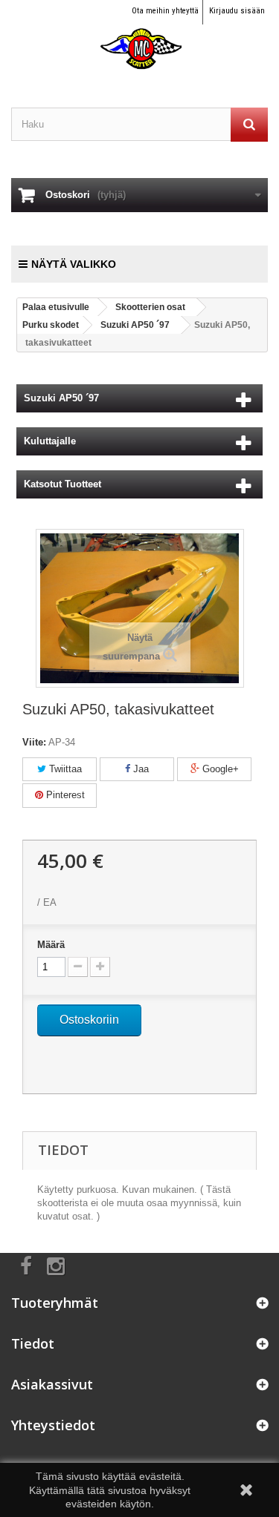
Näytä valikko (73, 264)
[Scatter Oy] (139, 35)
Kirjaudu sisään (237, 11)
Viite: (34, 742)
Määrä (51, 944)
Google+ (219, 768)
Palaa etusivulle (55, 307)
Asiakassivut (52, 1384)
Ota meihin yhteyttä (165, 11)
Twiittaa (64, 768)
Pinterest (64, 794)
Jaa (139, 768)
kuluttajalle (50, 441)
